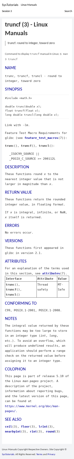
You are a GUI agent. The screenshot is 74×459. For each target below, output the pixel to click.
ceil (8, 426)
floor (25, 426)
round (50, 431)
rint (33, 431)
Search (68, 11)
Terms (39, 454)
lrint (43, 426)
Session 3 (7, 11)
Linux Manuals (29, 5)
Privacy (51, 454)
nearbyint (13, 431)
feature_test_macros (41, 137)
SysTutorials (10, 5)
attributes (51, 273)
